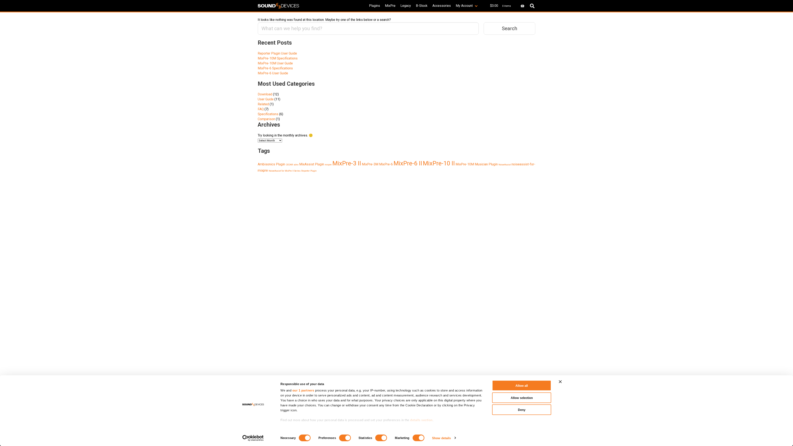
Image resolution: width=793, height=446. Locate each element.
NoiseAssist (505, 164)
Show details (441, 438)
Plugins (374, 6)
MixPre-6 (386, 164)
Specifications (268, 114)
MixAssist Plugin (311, 164)
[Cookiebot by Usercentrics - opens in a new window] (253, 438)
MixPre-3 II (346, 163)
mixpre (328, 164)
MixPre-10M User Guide (275, 63)
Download (265, 94)
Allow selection (522, 397)
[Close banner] (560, 381)
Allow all (521, 385)
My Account (464, 6)
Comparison (266, 119)
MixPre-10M (465, 164)
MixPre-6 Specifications (275, 68)
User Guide (266, 99)
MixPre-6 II (408, 163)
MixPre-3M (370, 164)
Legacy (405, 6)
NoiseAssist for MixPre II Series (284, 171)
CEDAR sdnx (292, 164)
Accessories (441, 6)
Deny (521, 410)
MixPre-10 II (439, 163)
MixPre (390, 6)
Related (263, 104)
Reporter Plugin (309, 171)
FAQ (261, 109)
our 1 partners (303, 390)
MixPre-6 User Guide (273, 73)
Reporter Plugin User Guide (277, 53)
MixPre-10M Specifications (278, 58)
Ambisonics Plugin (271, 164)
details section (421, 420)
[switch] (345, 437)
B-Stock (421, 6)
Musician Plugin (486, 164)
